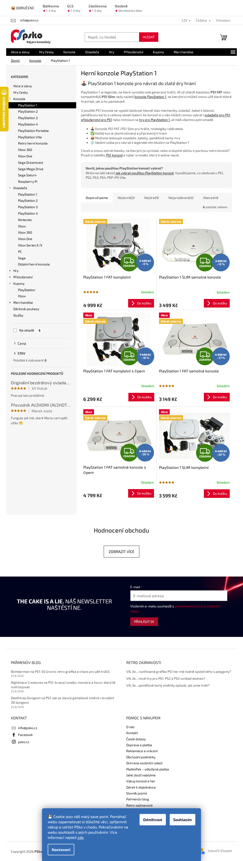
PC (20, 252)
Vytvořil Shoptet (220, 851)
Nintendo (25, 220)
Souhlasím (182, 819)
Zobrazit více (121, 551)
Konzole (19, 99)
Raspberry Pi (27, 181)
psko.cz (23, 742)
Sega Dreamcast (30, 162)
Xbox (22, 226)
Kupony (18, 283)
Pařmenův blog (137, 799)
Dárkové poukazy (26, 309)
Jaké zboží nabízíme (141, 775)
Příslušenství (23, 277)
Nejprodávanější (180, 198)
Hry (16, 271)
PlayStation (26, 290)
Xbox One (25, 156)
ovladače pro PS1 (217, 115)
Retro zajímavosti (139, 805)
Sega (22, 258)
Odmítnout (152, 819)
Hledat (148, 37)
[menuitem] (20, 52)
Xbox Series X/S (30, 245)
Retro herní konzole (33, 143)
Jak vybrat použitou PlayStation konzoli (145, 173)
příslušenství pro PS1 (96, 120)
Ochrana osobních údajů (144, 763)
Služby (18, 315)
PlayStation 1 (27, 105)
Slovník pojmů (136, 793)
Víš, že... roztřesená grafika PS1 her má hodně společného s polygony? (178, 671)
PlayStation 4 (28, 124)
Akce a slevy (22, 86)
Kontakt (132, 733)
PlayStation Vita (30, 137)
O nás (130, 727)
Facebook (25, 735)
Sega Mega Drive (30, 169)
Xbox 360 (25, 150)
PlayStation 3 (28, 118)
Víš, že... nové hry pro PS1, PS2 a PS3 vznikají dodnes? (165, 678)
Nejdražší (151, 198)
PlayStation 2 (28, 111)
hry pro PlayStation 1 (154, 120)
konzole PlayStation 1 (150, 97)
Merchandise (23, 302)
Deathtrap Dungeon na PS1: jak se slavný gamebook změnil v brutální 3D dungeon (62, 700)
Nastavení (61, 849)
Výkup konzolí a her (140, 781)
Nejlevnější (126, 198)
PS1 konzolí (114, 155)
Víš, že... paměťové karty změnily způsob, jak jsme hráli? (168, 685)
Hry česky (20, 92)
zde (80, 837)
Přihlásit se (144, 622)
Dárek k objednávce (141, 787)
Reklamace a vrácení (142, 751)
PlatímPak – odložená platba (147, 769)
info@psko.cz (27, 728)
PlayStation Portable (33, 131)
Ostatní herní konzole (34, 264)
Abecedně (210, 198)
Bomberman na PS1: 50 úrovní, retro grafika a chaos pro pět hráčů (60, 671)
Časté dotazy (136, 739)
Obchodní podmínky (140, 757)
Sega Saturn (27, 175)
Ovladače (20, 188)
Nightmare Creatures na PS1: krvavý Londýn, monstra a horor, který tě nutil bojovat (63, 684)
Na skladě (30, 330)
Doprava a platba (139, 745)
